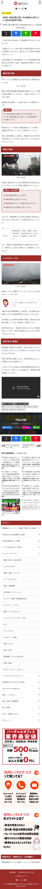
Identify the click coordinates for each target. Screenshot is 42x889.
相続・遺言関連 (6, 13)
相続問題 (6, 409)
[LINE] (25, 9)
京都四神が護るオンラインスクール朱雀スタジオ (22, 884)
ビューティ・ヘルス (11, 605)
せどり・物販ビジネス (10, 714)
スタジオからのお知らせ (11, 688)
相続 (36, 406)
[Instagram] (22, 9)
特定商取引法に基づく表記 (26, 872)
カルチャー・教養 (10, 637)
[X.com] (19, 9)
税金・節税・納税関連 (22, 403)
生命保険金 (29, 406)
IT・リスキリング (10, 579)
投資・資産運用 (9, 586)
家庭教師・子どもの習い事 (13, 656)
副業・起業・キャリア (12, 573)
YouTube (22, 86)
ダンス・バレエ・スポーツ (13, 669)
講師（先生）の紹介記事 (12, 560)
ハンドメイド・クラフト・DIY (15, 618)
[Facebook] (16, 9)
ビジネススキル (9, 566)
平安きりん (5, 235)
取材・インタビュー (9, 695)
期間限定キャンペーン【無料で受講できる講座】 (19, 528)
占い (5, 624)
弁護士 (20, 406)
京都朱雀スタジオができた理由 (13, 682)
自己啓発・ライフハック (12, 592)
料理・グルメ (8, 644)
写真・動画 (8, 663)
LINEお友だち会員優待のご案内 (13, 534)
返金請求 (22, 409)
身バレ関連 (6, 707)
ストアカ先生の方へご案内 (11, 547)
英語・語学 (8, 650)
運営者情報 (12, 872)
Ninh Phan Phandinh (10, 406)
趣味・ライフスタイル (12, 611)
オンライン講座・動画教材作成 (15, 598)
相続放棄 (14, 409)
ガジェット (6, 720)
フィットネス (8, 631)
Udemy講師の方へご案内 (11, 541)
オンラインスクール (9, 553)
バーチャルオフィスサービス (12, 676)
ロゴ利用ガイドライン (21, 876)
